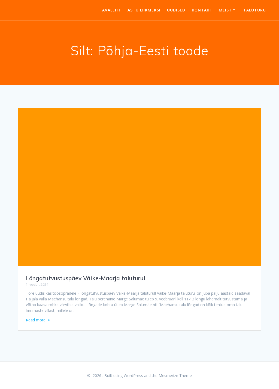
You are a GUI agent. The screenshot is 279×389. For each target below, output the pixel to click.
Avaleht (111, 10)
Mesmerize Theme (175, 375)
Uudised (176, 10)
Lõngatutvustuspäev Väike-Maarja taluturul (85, 278)
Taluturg (254, 10)
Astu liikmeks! (144, 10)
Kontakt (202, 10)
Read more (36, 319)
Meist (225, 10)
